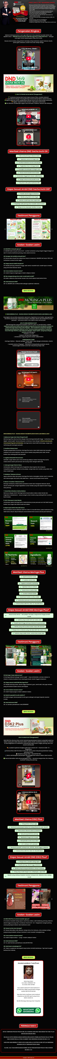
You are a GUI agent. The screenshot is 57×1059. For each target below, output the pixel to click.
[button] (5, 229)
